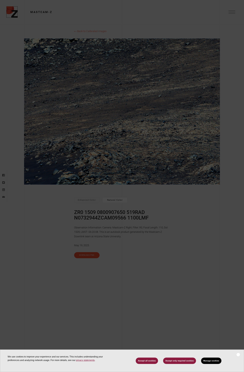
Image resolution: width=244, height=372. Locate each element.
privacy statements (85, 360)
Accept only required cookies (179, 361)
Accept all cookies (147, 361)
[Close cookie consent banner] (238, 355)
